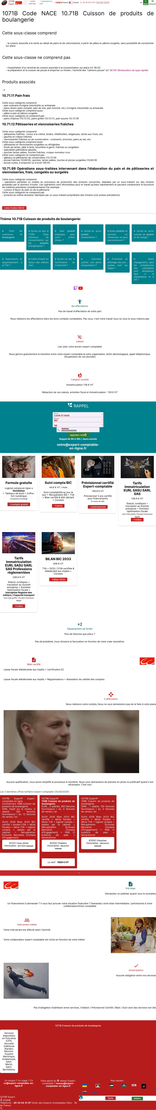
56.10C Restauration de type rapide (128, 70)
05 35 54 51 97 (22, 1102)
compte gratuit (20, 504)
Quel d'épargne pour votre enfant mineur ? (65, 235)
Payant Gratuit (71, 2)
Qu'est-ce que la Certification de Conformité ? (65, 262)
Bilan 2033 (59, 579)
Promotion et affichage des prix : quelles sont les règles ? (117, 263)
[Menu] (141, 2)
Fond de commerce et (12, 234)
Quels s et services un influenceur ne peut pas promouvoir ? (117, 235)
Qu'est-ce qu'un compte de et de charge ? (144, 234)
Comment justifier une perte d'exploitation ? (91, 262)
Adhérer (137, 1098)
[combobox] (78, 414)
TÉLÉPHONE (65, 428)
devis (59, 505)
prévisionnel (98, 507)
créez (138, 519)
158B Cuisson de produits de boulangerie (18, 805)
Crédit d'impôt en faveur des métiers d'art (38, 262)
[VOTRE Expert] (81, 1097)
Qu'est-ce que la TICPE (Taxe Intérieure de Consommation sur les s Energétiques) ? (38, 238)
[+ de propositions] (78, 873)
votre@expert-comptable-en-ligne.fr (78, 446)
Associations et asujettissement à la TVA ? (12, 262)
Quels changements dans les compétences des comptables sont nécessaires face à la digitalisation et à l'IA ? (144, 269)
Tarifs (110, 1098)
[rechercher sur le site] (1, 1108)
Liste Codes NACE (14, 208)
